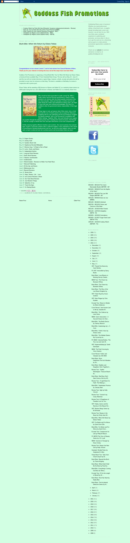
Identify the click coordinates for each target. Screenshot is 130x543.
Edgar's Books (28, 138)
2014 (92, 517)
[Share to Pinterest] (35, 191)
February (95, 493)
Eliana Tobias (37, 193)
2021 (92, 499)
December (95, 245)
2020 (92, 501)
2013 (92, 520)
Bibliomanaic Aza (29, 168)
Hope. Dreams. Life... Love (33, 174)
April (93, 488)
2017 (92, 509)
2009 (92, 530)
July (93, 258)
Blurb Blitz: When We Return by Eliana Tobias (37, 44)
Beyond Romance (29, 170)
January (94, 495)
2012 (92, 522)
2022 (92, 243)
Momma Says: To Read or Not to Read (35, 147)
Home (50, 200)
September (95, 253)
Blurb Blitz (28, 193)
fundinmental (28, 159)
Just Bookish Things (31, 181)
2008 (92, 533)
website (99, 50)
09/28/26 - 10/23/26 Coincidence (97, 215)
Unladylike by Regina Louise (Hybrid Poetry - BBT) (38, 33)
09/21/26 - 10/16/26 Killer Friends (98, 208)
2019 (92, 504)
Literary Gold (28, 140)
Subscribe (99, 84)
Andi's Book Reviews (30, 155)
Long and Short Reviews (31, 153)
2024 (92, 237)
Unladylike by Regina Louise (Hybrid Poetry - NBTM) (38, 34)
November (95, 248)
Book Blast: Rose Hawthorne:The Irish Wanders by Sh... (101, 360)
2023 (92, 240)
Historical (47, 193)
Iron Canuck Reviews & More (33, 176)
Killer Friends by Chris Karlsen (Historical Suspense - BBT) (40, 31)
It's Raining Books (30, 187)
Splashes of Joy (29, 183)
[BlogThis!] (29, 191)
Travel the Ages (29, 185)
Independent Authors (30, 151)
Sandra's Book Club (30, 143)
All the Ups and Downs (30, 166)
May (93, 264)
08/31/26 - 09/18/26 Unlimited (97, 202)
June (93, 261)
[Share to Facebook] (33, 191)
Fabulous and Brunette (30, 157)
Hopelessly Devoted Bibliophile (33, 145)
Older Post (77, 200)
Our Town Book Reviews (32, 179)
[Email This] (27, 191)
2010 (92, 528)
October (94, 250)
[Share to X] (31, 191)
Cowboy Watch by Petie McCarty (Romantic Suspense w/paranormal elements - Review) (49, 28)
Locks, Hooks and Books (31, 149)
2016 (92, 512)
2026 (92, 232)
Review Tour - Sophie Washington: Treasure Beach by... (101, 371)
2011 (92, 525)
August (94, 256)
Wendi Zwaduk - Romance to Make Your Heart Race (39, 162)
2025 (92, 235)
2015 (92, 514)
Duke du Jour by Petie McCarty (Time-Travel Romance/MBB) (41, 30)
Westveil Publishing (30, 164)
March (94, 490)
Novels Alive (28, 172)
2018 (92, 507)
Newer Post (22, 200)
